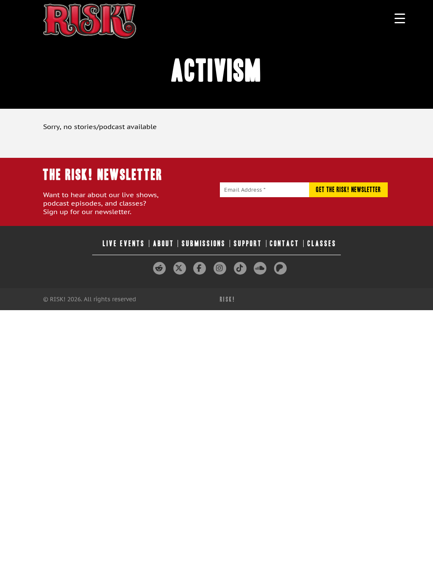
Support (248, 243)
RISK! (228, 299)
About (163, 243)
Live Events (124, 243)
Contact (284, 243)
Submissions (204, 243)
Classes (322, 243)
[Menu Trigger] (399, 18)
